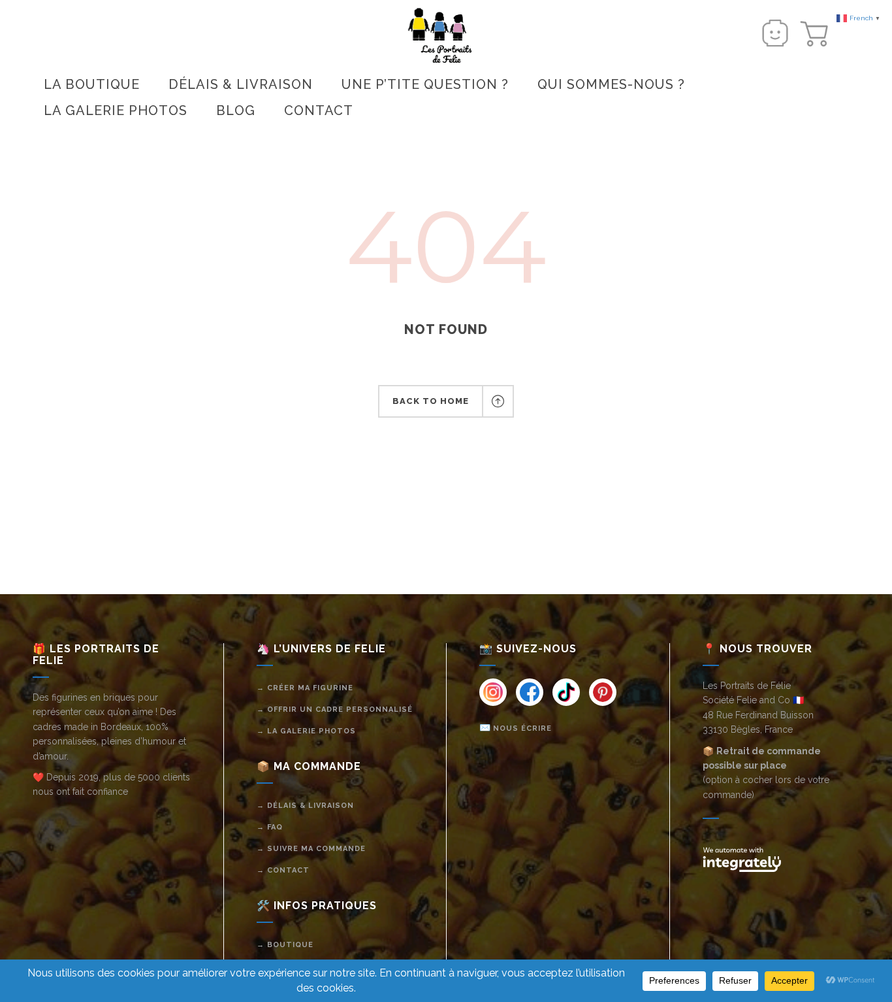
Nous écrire (522, 728)
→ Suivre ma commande (311, 848)
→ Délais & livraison (305, 805)
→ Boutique (285, 945)
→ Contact (283, 870)
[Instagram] (493, 692)
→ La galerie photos (306, 731)
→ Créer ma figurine (305, 688)
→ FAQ (270, 827)
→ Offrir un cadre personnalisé (335, 709)
